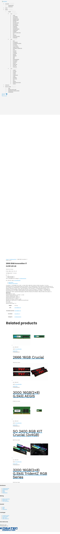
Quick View (15, 351)
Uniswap (15, 77)
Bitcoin (14, 21)
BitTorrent (15, 25)
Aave (14, 15)
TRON (14, 76)
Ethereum (15, 42)
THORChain (15, 75)
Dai (13, 33)
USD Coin (15, 78)
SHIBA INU (15, 64)
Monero (15, 55)
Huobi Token (16, 47)
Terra (14, 70)
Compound (15, 30)
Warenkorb (10, 5)
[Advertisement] (30, 106)
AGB (9, 88)
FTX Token (15, 45)
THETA (14, 73)
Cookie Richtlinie (12, 89)
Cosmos (14, 31)
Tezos (14, 72)
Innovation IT (17, 313)
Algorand (15, 16)
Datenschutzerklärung (13, 90)
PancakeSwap (16, 59)
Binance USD (16, 20)
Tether (14, 71)
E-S (11, 39)
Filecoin (15, 44)
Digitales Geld (16, 36)
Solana (14, 65)
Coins (9, 11)
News (6, 9)
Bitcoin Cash (16, 22)
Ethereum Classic (17, 43)
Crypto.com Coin (17, 32)
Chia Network (16, 28)
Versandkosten (17, 280)
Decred (14, 35)
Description (10, 282)
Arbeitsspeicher (13, 259)
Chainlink (15, 27)
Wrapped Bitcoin (17, 82)
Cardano (15, 26)
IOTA (14, 49)
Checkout (10, 6)
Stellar (15, 66)
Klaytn (14, 50)
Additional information (13, 283)
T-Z (11, 68)
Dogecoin (15, 37)
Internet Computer (17, 48)
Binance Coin (16, 19)
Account (7, 3)
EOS (14, 40)
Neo (14, 58)
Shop (6, 7)
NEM (14, 56)
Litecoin (15, 53)
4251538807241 (17, 307)
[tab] (31, 282)
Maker (14, 54)
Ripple (14, 63)
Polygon (15, 61)
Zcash (14, 83)
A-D (11, 13)
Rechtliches (8, 86)
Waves (14, 81)
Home (7, 259)
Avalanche (15, 17)
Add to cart (10, 276)
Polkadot (15, 60)
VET (14, 80)
